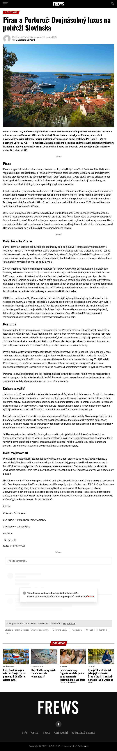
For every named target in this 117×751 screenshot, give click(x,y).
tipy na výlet (18, 546)
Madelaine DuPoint (25, 40)
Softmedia (83, 746)
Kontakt (35, 732)
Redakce (46, 732)
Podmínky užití (61, 732)
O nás (24, 732)
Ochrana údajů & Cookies (83, 732)
